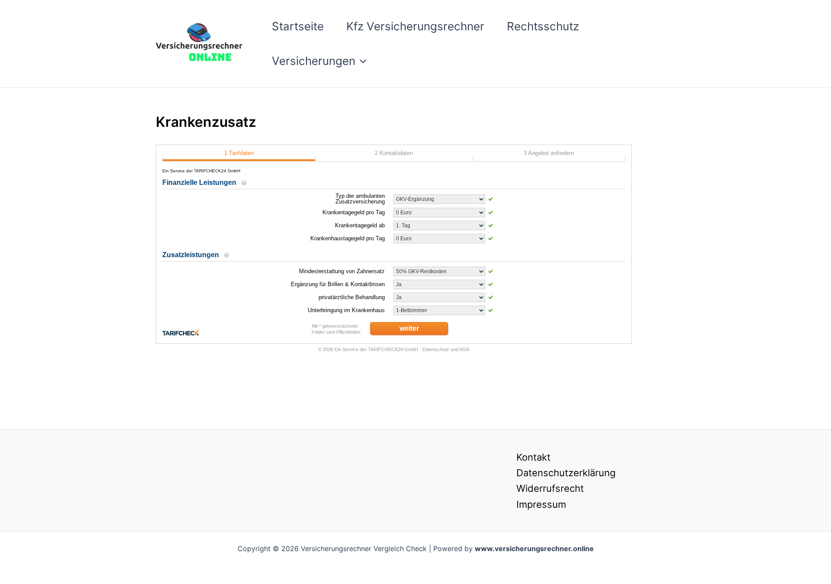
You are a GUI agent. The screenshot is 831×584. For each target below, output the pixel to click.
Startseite (298, 26)
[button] (361, 61)
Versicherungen (313, 61)
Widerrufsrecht (550, 488)
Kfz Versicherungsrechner (415, 26)
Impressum (541, 504)
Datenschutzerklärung (565, 472)
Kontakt (533, 457)
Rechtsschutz (543, 26)
